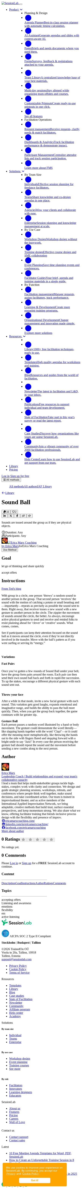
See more (14, 1068)
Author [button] (39, 883)
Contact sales (17, 1140)
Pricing (13, 1115)
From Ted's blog (11, 588)
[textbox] (41, 524)
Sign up (26, 863)
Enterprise (15, 1042)
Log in (6, 476)
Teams (13, 1038)
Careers (13, 1118)
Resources (15, 336)
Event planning (18, 1062)
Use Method (9, 549)
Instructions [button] (28, 883)
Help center (16, 1012)
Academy (15, 1016)
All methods (16, 486)
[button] (8, 492)
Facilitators (15, 1085)
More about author (13, 831)
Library (13, 989)
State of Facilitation (20, 999)
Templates (15, 985)
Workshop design (19, 1058)
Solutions (15, 171)
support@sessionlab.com (16, 959)
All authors (30, 486)
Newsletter (15, 1002)
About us (14, 1108)
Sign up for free (19, 476)
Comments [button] (59, 883)
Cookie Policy (30, 1173)
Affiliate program (19, 1009)
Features (14, 1111)
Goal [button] (18, 883)
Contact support (18, 1137)
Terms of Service (19, 972)
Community (16, 1006)
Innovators (15, 1088)
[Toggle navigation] (20, 4)
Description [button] (8, 883)
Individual (15, 1035)
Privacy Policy (18, 965)
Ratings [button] (48, 883)
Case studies (16, 995)
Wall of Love (17, 1122)
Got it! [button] (34, 1180)
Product (14, 9)
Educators (15, 1095)
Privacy (10, 1173)
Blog (12, 992)
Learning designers (20, 1092)
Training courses (19, 1065)
